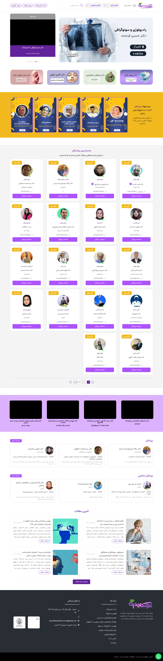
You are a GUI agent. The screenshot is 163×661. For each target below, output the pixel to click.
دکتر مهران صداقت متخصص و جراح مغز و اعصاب (62, 421)
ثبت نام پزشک (40, 5)
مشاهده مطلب (118, 541)
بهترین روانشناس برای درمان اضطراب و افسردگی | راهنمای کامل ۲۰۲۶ (36, 523)
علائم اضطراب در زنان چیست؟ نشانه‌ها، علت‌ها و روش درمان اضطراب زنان (110, 523)
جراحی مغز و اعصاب (63, 425)
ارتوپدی (137, 424)
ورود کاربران (16, 5)
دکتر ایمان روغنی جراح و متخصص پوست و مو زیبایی (26, 421)
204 (75, 382)
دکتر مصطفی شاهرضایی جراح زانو (137, 421)
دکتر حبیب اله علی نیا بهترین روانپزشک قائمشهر (100, 421)
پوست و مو (26, 425)
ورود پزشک (27, 5)
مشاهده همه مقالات (81, 582)
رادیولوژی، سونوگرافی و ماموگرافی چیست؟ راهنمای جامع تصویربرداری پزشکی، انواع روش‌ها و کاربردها (112, 554)
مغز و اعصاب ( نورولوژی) (100, 425)
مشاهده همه (16, 441)
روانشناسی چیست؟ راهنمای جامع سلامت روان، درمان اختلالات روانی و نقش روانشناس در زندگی (36, 554)
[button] (13, 114)
